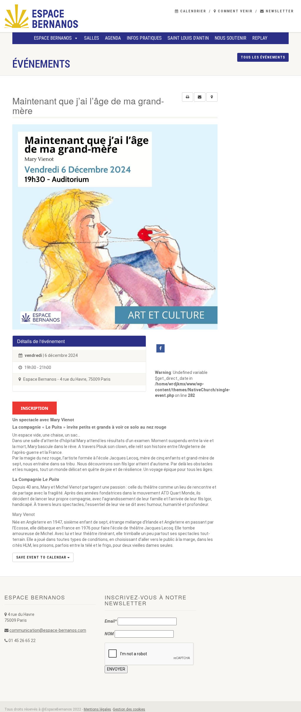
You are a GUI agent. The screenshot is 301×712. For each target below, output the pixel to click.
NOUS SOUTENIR (230, 38)
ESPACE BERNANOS (53, 38)
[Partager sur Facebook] (160, 348)
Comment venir (234, 11)
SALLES (91, 38)
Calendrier (192, 11)
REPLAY (259, 38)
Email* (111, 621)
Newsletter (279, 11)
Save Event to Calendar (41, 557)
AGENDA (113, 38)
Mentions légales (97, 709)
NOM (109, 633)
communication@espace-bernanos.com (47, 630)
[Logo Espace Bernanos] (50, 16)
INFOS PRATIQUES (144, 38)
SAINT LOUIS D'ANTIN (188, 38)
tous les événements (263, 57)
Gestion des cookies (129, 709)
